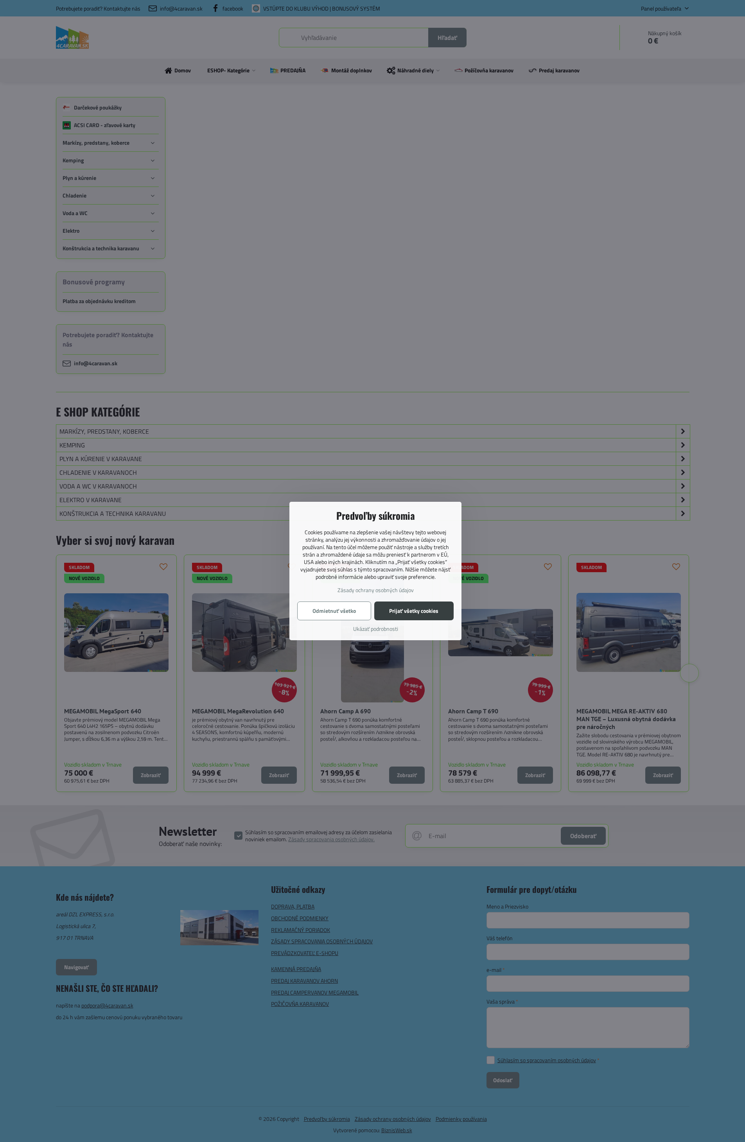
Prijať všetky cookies (413, 611)
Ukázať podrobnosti (375, 628)
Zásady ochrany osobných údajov (375, 590)
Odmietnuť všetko (334, 611)
